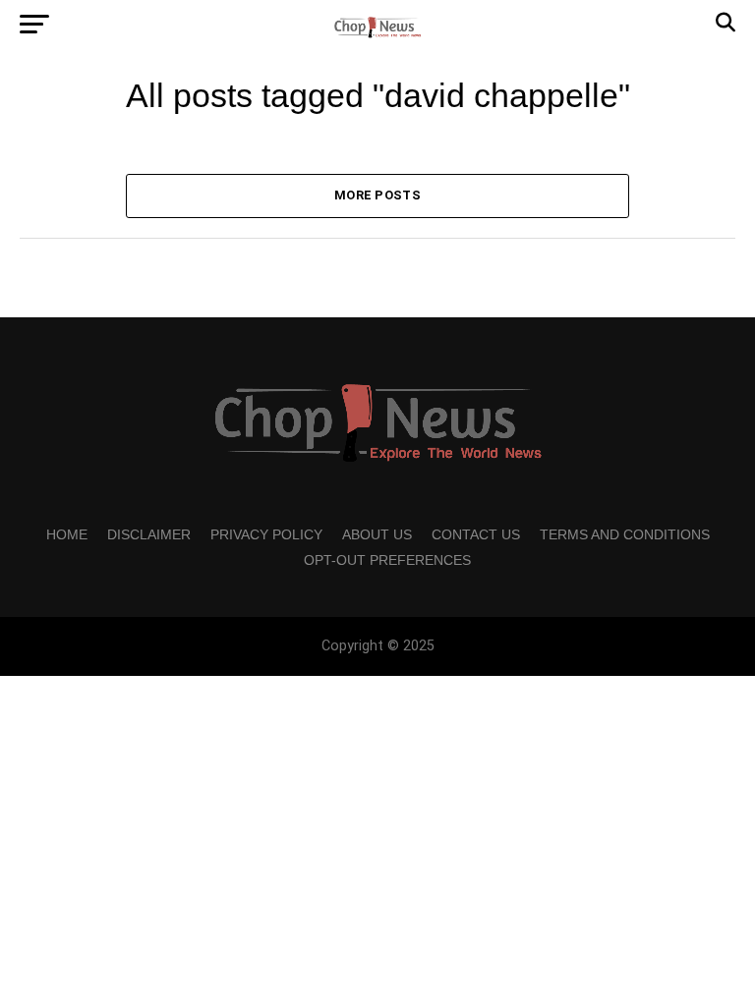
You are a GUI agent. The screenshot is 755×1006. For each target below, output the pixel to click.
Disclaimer (149, 534)
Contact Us (476, 534)
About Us (377, 534)
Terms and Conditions (625, 534)
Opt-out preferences (387, 560)
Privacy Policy (266, 534)
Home (66, 534)
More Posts (377, 195)
